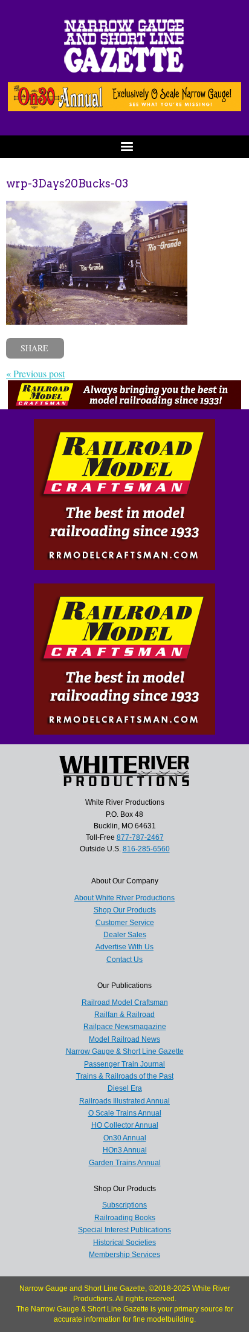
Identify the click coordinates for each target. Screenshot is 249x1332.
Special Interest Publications (124, 1230)
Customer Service (124, 922)
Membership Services (124, 1254)
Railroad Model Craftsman (125, 1002)
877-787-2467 (140, 837)
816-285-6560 (146, 849)
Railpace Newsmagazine (124, 1026)
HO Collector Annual (124, 1125)
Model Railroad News (124, 1039)
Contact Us (124, 959)
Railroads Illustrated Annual (124, 1101)
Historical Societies (124, 1242)
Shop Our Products (125, 910)
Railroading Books (124, 1217)
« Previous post (35, 373)
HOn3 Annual (125, 1150)
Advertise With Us (124, 947)
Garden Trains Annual (125, 1162)
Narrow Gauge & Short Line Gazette (125, 1051)
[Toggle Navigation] (124, 146)
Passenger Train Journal (124, 1064)
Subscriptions (124, 1205)
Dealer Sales (124, 935)
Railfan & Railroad (124, 1014)
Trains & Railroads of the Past (124, 1076)
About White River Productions (124, 898)
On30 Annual (124, 1138)
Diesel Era (125, 1088)
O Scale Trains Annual (124, 1113)
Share (34, 348)
